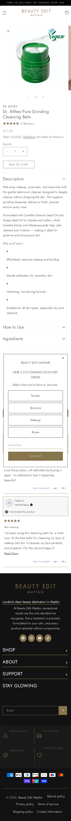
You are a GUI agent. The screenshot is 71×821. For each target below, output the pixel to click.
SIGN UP (36, 456)
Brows (35, 432)
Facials (35, 396)
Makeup (35, 420)
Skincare (35, 408)
